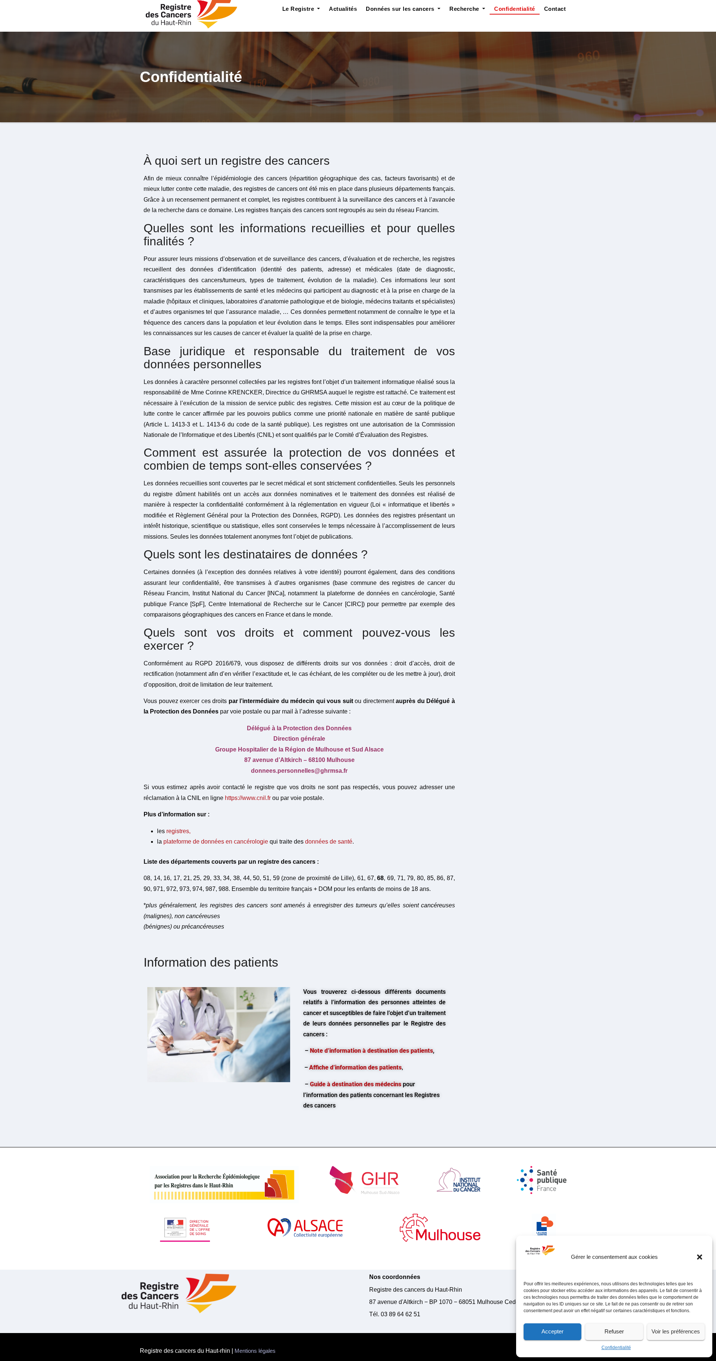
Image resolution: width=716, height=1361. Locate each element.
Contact (555, 9)
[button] (700, 1257)
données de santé (328, 841)
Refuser (614, 1331)
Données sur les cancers (401, 9)
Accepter (552, 1331)
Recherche (465, 9)
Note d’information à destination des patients (371, 1050)
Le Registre (299, 9)
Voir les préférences (675, 1331)
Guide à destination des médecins (355, 1084)
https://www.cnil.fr (248, 798)
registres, (178, 831)
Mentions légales (255, 1351)
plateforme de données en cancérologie (215, 841)
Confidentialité (616, 1347)
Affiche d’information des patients (355, 1067)
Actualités (343, 9)
